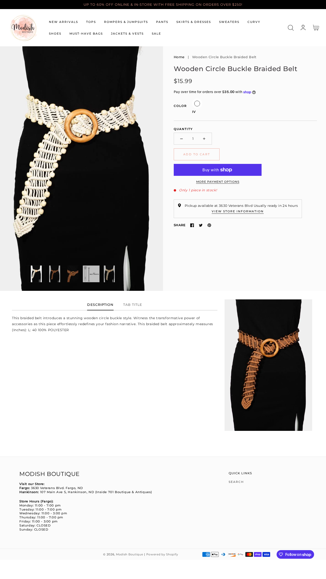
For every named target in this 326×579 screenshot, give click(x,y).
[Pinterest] (209, 225)
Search (236, 482)
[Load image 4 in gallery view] (91, 273)
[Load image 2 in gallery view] (54, 273)
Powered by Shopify (162, 554)
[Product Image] (81, 168)
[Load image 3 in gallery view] (73, 273)
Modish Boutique (129, 554)
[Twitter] (201, 225)
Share (179, 225)
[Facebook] (192, 225)
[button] (290, 27)
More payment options (217, 181)
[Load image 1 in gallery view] (36, 273)
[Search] (290, 28)
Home (179, 57)
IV (197, 103)
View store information (238, 211)
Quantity (183, 129)
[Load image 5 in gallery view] (109, 273)
